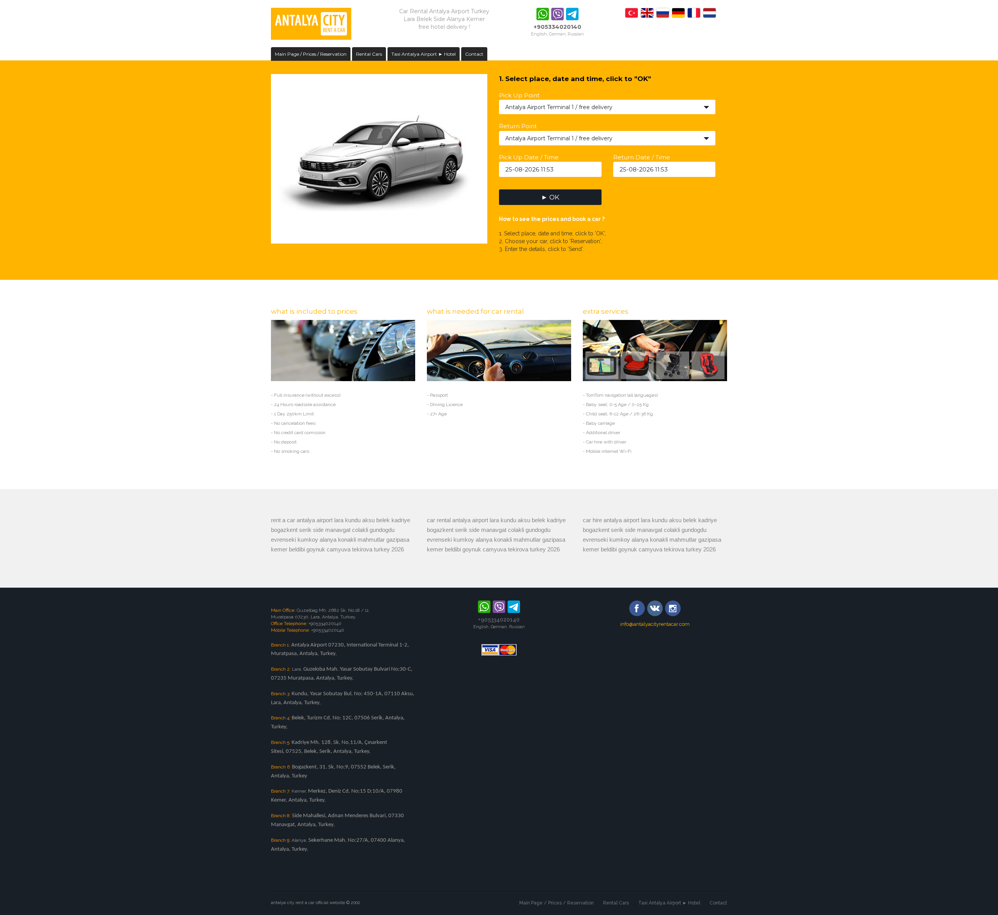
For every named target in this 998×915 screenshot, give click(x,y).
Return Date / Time (641, 157)
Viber (557, 14)
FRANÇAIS (694, 13)
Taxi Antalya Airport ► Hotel (423, 54)
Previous (263, 157)
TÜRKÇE (631, 13)
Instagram (673, 608)
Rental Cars (369, 54)
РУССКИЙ (662, 13)
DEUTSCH (678, 13)
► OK (550, 197)
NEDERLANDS (709, 13)
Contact (474, 54)
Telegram (572, 14)
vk (655, 608)
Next (495, 157)
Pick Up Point (519, 95)
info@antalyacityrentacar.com (655, 624)
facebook (637, 608)
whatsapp (542, 14)
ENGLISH (647, 13)
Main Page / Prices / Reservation (311, 54)
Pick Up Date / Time (529, 157)
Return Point (518, 126)
